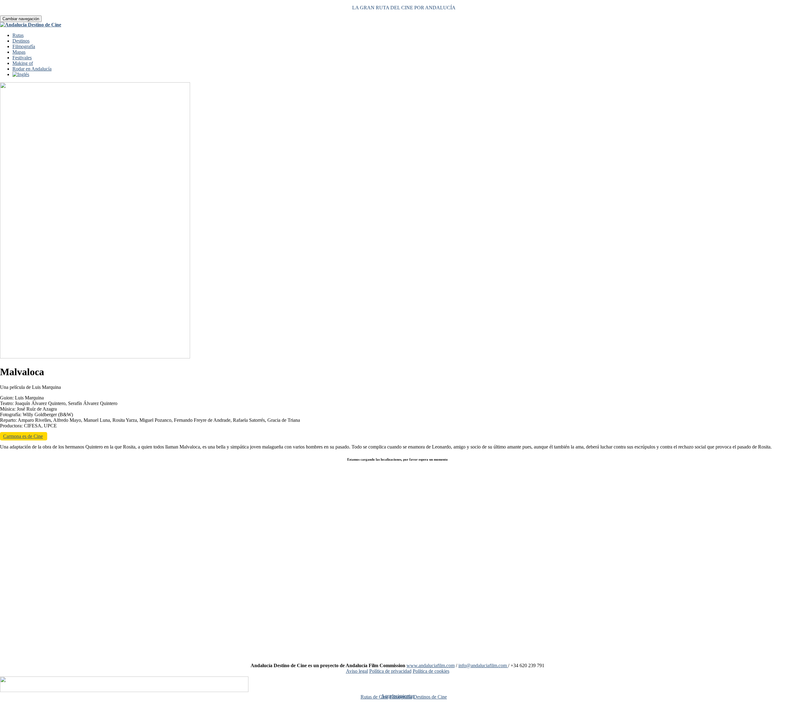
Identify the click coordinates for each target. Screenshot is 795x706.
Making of (22, 63)
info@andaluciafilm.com (483, 665)
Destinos (21, 40)
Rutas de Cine (374, 696)
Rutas (18, 35)
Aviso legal (357, 671)
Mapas (18, 52)
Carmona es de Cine (23, 436)
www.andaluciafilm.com (431, 665)
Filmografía (23, 46)
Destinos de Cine (430, 696)
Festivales (22, 57)
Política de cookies (431, 671)
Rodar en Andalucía (32, 68)
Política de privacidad (390, 671)
